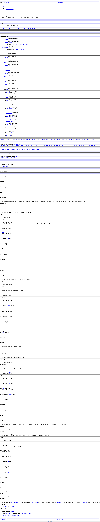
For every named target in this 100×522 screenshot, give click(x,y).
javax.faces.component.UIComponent (7, 7)
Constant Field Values (6, 166)
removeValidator (31, 139)
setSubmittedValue (83, 139)
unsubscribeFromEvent (35, 149)
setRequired (72, 139)
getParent (89, 145)
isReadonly (7, 87)
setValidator (92, 139)
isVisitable (95, 148)
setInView (18, 149)
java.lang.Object (2, 6)
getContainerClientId (20, 148)
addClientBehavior (3, 145)
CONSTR (6, 2)
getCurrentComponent (27, 148)
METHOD (8, 2)
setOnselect (7, 124)
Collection (2, 47)
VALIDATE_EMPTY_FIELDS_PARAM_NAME (31, 28)
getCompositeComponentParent (12, 148)
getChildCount (39, 145)
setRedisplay (8, 127)
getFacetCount (73, 145)
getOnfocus (7, 62)
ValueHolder (17, 156)
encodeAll (2, 148)
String (5, 37)
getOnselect (7, 76)
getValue (11, 157)
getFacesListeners (64, 145)
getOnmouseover (8, 73)
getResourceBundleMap (58, 148)
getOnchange (7, 57)
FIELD (4, 2)
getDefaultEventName (9, 42)
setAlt (7, 92)
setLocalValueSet (67, 139)
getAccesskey (8, 37)
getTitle (7, 84)
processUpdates (20, 139)
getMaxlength (8, 54)
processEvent (9, 149)
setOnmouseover (8, 121)
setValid (88, 139)
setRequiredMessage (77, 139)
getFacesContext (58, 145)
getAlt (7, 39)
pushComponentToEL (13, 149)
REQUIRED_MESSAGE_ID (16, 28)
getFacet (69, 145)
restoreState (48, 139)
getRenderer (93, 145)
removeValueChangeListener (38, 139)
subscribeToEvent (29, 149)
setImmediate (62, 139)
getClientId (54, 145)
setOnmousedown (8, 116)
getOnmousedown (8, 68)
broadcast (13, 145)
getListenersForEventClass (44, 148)
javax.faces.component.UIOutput (8, 8)
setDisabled (7, 97)
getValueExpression (74, 148)
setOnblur (7, 103)
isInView (92, 148)
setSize (7, 129)
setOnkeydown (8, 111)
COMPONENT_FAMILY (3, 28)
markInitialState (9, 139)
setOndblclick (8, 108)
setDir (7, 95)
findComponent (30, 145)
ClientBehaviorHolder (21, 153)
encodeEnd (26, 145)
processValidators (25, 139)
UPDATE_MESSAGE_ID (22, 28)
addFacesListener (8, 145)
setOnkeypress (8, 113)
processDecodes (15, 139)
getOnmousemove (8, 70)
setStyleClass (8, 132)
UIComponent (16, 147)
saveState (52, 139)
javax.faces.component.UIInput (9, 9)
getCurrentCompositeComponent (35, 148)
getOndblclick (8, 60)
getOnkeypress (8, 65)
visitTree (40, 149)
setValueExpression (23, 149)
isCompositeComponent (87, 148)
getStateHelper (63, 148)
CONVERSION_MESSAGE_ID (9, 28)
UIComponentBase (17, 144)
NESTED (3, 2)
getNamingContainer (51, 148)
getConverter (2, 157)
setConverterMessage (57, 139)
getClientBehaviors (49, 145)
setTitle (7, 135)
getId (86, 145)
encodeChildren (22, 145)
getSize (7, 78)
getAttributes (35, 145)
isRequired (2, 139)
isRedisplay (7, 89)
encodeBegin (17, 145)
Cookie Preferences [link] (48, 521)
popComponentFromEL (3, 149)
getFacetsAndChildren (82, 145)
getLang (7, 52)
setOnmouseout (8, 119)
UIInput (4, 14)
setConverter (14, 157)
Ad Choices (52, 521)
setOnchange (7, 105)
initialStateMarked (80, 148)
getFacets (77, 145)
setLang (7, 100)
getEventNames (8, 47)
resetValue (44, 139)
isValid (5, 139)
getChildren (44, 145)
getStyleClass (8, 81)
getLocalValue (7, 157)
